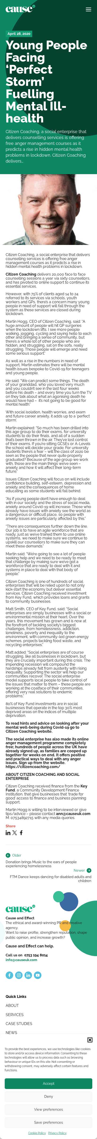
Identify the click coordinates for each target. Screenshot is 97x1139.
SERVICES (15, 1015)
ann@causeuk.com (73, 813)
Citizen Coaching (21, 274)
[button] (90, 1040)
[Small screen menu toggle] (88, 7)
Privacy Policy (57, 1133)
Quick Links (16, 996)
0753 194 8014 (36, 955)
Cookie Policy (37, 1133)
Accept (48, 1083)
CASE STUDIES (19, 1023)
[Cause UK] (20, 8)
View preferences (48, 1109)
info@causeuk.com (21, 960)
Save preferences (48, 1122)
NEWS (11, 1032)
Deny (48, 1096)
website (44, 731)
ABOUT (12, 1005)
